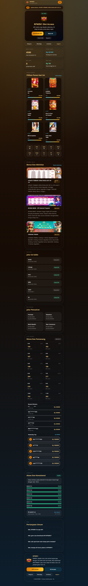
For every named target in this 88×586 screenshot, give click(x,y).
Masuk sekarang (57, 165)
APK (60, 2)
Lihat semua (58, 75)
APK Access (35, 569)
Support (59, 43)
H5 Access (53, 569)
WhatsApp (39, 43)
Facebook (49, 43)
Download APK (37, 33)
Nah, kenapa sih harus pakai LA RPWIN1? (40, 547)
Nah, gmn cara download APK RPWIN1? (39, 535)
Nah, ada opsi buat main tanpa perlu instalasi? (42, 541)
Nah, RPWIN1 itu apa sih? (35, 529)
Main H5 (50, 33)
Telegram (29, 43)
